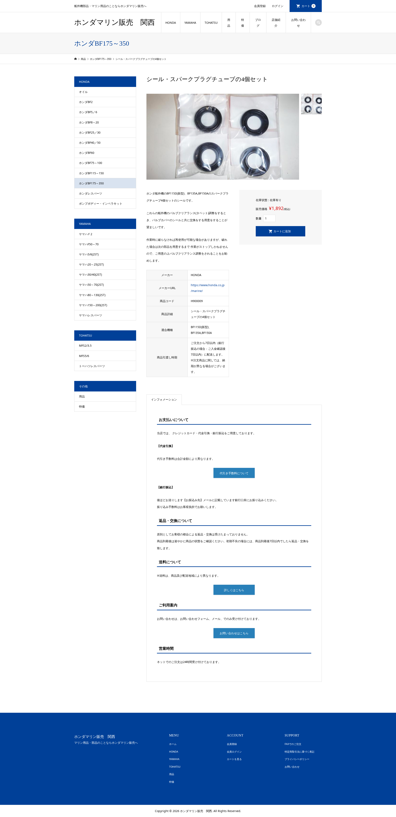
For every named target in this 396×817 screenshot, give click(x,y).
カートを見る (234, 759)
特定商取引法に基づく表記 (299, 751)
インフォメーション (164, 399)
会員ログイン (234, 751)
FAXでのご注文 (293, 744)
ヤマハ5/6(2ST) (89, 254)
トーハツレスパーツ (92, 366)
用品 (228, 22)
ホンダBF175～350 (91, 183)
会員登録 (260, 6)
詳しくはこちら (234, 590)
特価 (242, 22)
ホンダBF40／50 (89, 143)
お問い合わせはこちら (234, 633)
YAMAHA (190, 23)
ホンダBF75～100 (90, 163)
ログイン (277, 6)
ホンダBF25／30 (89, 132)
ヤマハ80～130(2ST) (92, 295)
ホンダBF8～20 (89, 122)
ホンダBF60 (86, 153)
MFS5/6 (84, 356)
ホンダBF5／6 (88, 112)
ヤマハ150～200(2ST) (93, 305)
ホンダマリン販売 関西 (114, 22)
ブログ (258, 22)
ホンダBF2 (86, 102)
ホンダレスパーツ (90, 193)
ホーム (173, 744)
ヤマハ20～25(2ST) (91, 264)
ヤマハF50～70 (89, 244)
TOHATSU (211, 23)
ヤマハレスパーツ (90, 315)
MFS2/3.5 (85, 345)
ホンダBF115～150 (91, 173)
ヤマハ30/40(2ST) (90, 274)
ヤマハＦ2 (85, 234)
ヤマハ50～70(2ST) (91, 285)
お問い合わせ (298, 22)
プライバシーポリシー (297, 759)
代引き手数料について (234, 473)
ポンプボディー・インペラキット (100, 203)
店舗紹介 (276, 22)
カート (308, 6)
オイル (83, 92)
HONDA (170, 23)
